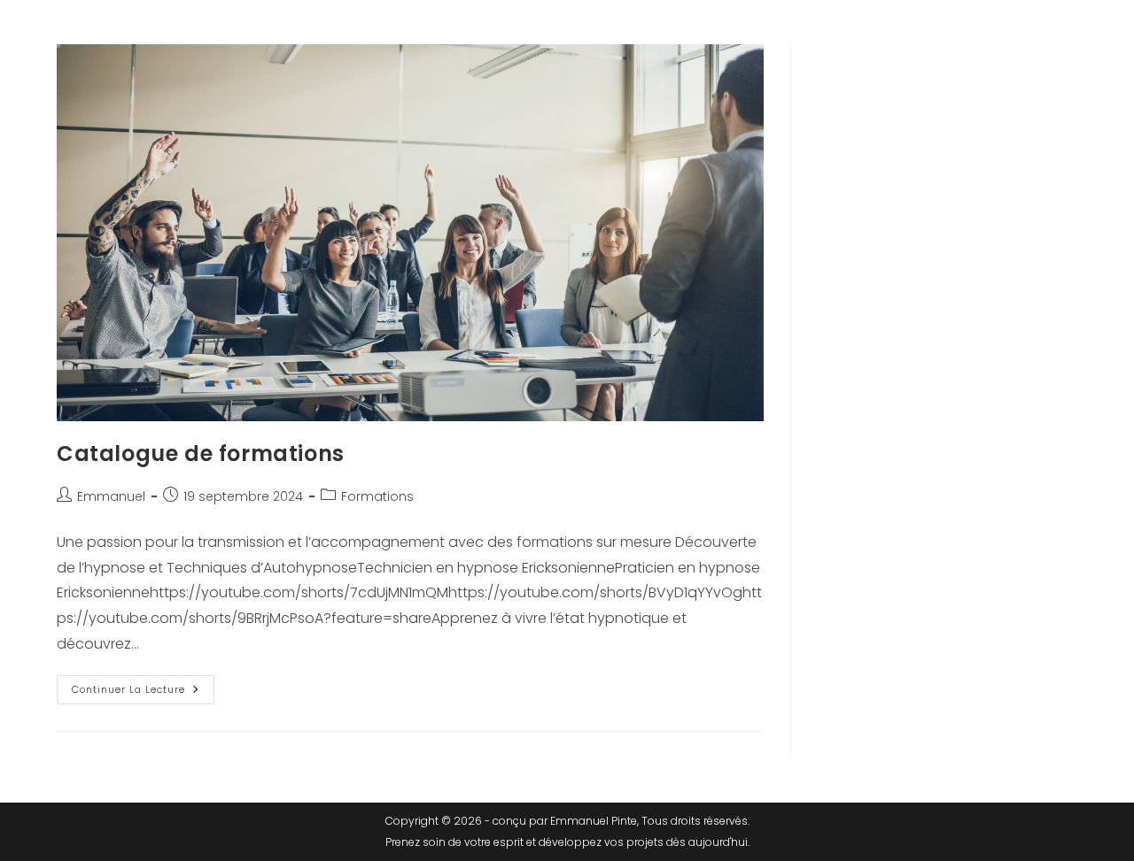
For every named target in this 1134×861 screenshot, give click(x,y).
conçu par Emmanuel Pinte (565, 820)
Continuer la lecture (143, 685)
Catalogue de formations (201, 453)
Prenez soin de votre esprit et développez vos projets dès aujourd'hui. (567, 841)
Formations (377, 496)
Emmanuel (111, 496)
